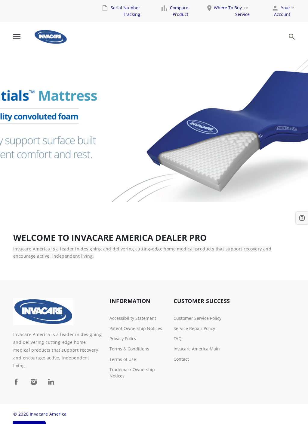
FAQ (178, 338)
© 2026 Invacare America (40, 414)
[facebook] (16, 381)
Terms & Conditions (129, 349)
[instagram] (34, 381)
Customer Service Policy (197, 318)
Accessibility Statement (132, 318)
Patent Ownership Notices (135, 328)
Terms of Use (122, 359)
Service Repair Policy (194, 328)
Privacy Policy (122, 338)
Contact (181, 359)
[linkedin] (51, 381)
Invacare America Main (197, 349)
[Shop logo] (50, 36)
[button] (302, 218)
